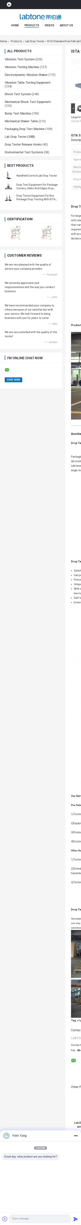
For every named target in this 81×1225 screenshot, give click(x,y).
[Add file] (5, 1219)
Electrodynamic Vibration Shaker (26, 75)
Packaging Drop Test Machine (25, 129)
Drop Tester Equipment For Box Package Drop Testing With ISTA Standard (35, 199)
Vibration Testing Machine (22, 67)
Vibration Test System (20, 59)
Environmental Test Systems (24, 152)
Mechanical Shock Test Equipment (28, 102)
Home (15, 25)
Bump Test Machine (18, 113)
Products (31, 25)
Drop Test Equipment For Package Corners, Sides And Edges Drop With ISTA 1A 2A (37, 188)
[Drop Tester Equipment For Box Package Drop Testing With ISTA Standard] (8, 197)
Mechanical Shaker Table (21, 121)
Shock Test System (18, 94)
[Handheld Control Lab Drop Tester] (8, 175)
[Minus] (75, 1135)
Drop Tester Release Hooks (23, 144)
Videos (49, 25)
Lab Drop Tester (34, 41)
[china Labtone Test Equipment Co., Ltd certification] (15, 232)
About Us (66, 25)
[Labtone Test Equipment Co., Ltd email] (9, 370)
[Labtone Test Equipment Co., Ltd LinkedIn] (9, 4)
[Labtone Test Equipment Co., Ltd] (40, 16)
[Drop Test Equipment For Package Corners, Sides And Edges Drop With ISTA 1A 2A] (8, 186)
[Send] (76, 1219)
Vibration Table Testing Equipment (27, 82)
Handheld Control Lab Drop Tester (36, 175)
